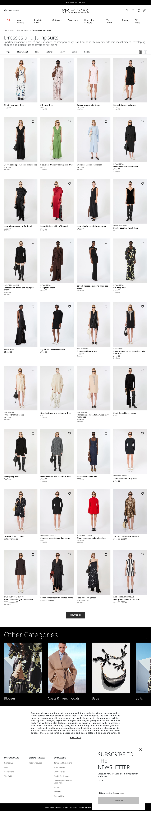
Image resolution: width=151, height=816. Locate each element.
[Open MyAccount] (136, 11)
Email (100, 781)
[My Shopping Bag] (144, 10)
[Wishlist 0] (138, 10)
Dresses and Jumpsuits (41, 30)
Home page (9, 30)
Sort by (87, 52)
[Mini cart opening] (148, 10)
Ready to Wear (23, 30)
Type (8, 52)
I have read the (112, 793)
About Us (57, 792)
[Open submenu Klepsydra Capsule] (102, 21)
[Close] (140, 749)
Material (49, 52)
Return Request (35, 763)
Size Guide (8, 776)
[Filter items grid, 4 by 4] (140, 52)
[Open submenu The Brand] (118, 21)
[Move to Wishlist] (33, 62)
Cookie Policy (59, 772)
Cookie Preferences (62, 776)
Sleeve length (22, 52)
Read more (75, 737)
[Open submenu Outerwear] (64, 21)
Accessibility (59, 796)
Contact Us (8, 763)
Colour (74, 52)
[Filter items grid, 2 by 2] (145, 52)
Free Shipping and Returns (75, 2)
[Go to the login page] (133, 10)
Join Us (57, 787)
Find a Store (9, 772)
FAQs (6, 767)
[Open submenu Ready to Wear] (48, 21)
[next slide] (145, 638)
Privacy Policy (59, 767)
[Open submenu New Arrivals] (30, 21)
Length (62, 52)
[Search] (127, 10)
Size (37, 52)
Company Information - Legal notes (63, 782)
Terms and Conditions (63, 763)
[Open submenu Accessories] (80, 21)
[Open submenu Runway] (131, 21)
